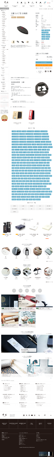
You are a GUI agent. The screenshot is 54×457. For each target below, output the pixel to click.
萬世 (27, 199)
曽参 (17, 181)
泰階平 (41, 181)
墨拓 (32, 194)
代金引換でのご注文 (40, 387)
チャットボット (38, 438)
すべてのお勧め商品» (49, 333)
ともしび (17, 149)
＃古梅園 (43, 34)
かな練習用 (46, 144)
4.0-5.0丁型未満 (45, 136)
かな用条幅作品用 (27, 144)
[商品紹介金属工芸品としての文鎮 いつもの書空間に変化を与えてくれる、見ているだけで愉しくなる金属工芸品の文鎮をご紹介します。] (44, 302)
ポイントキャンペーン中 (20, 17)
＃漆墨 (48, 38)
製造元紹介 (4, 86)
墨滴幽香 (36, 194)
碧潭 (13, 194)
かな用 (21, 144)
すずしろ (40, 147)
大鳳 (48, 181)
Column (23, 6)
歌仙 (32, 152)
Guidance (40, 6)
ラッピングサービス (7, 404)
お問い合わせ (38, 439)
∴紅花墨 (13, 131)
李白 (43, 196)
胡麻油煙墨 (29, 165)
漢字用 (49, 154)
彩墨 (13, 170)
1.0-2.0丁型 (37, 131)
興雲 (13, 160)
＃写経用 (48, 36)
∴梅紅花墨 (19, 131)
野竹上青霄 (23, 196)
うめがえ (43, 141)
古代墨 (13, 165)
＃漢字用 (48, 34)
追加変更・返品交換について (23, 438)
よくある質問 (38, 437)
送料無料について (23, 387)
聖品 (19, 178)
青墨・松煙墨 (38, 178)
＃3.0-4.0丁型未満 (45, 32)
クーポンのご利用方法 (7, 387)
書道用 (13, 175)
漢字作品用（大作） (30, 154)
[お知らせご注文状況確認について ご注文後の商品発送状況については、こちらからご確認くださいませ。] (27, 319)
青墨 (33, 178)
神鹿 (50, 144)
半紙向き (38, 191)
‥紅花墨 (24, 131)
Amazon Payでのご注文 (40, 386)
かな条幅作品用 (15, 144)
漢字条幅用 (45, 154)
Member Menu (32, 6)
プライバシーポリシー (5, 438)
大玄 (45, 181)
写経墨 (13, 173)
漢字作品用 (22, 154)
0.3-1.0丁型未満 (30, 131)
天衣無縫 (27, 186)
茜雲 (17, 152)
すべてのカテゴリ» (50, 261)
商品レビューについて (22, 444)
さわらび (30, 147)
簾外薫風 (14, 199)
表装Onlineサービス (5, 40)
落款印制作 (4, 56)
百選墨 (50, 191)
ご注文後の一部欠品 (23, 405)
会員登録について (21, 439)
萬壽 (34, 199)
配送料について (23, 386)
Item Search (6, 6)
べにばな (30, 149)
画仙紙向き (36, 152)
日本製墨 (14, 191)
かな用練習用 (39, 144)
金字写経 (14, 162)
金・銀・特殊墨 (37, 160)
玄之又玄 (40, 162)
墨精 (29, 194)
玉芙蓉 (31, 160)
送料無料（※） (14, 17)
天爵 (31, 186)
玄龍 (45, 162)
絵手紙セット (4, 58)
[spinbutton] (49, 59)
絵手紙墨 (41, 152)
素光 (23, 181)
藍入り (32, 196)
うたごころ (37, 141)
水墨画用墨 (41, 175)
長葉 (50, 183)
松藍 (21, 175)
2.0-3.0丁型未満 (15, 136)
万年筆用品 (4, 38)
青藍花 (43, 178)
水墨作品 (46, 175)
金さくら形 (44, 160)
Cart (49, 6)
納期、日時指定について (24, 391)
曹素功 (27, 181)
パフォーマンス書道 (5, 50)
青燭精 (30, 178)
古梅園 (17, 165)
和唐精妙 (18, 199)
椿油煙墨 (17, 186)
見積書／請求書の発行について (41, 397)
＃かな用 (43, 36)
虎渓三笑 (34, 165)
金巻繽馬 (49, 160)
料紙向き (47, 196)
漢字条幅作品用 (38, 154)
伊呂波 (21, 152)
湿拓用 (38, 170)
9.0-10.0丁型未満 (30, 141)
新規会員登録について (24, 397)
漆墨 (46, 170)
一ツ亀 (25, 152)
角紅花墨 (14, 154)
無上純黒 (14, 196)
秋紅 (37, 173)
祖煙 (20, 181)
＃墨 (43, 30)
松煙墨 (17, 175)
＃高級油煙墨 (47, 30)
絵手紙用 (46, 152)
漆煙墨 (43, 170)
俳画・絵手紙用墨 (20, 191)
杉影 (50, 175)
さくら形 (25, 147)
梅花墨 (34, 191)
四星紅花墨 (30, 170)
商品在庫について (21, 443)
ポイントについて (23, 399)
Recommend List (15, 6)
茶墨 (26, 183)
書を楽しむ (4, 84)
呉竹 (44, 165)
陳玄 (13, 186)
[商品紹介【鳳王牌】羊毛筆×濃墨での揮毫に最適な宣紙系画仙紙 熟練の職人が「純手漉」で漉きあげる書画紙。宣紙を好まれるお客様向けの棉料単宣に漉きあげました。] (27, 302)
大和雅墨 (14, 183)
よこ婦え (44, 149)
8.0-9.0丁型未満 (15, 141)
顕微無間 (28, 162)
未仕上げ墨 (42, 194)
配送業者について (23, 385)
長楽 (13, 149)
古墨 (21, 165)
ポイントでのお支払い (40, 390)
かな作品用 (48, 141)
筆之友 (43, 191)
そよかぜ (45, 147)
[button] (51, 59)
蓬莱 (19, 194)
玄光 (37, 162)
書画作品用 (42, 173)
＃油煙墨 (43, 38)
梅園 (30, 191)
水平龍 (31, 175)
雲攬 (28, 152)
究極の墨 (47, 157)
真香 (28, 175)
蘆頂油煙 (38, 199)
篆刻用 (23, 199)
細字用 (16, 170)
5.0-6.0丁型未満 (23, 139)
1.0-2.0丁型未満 (44, 131)
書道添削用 (48, 173)
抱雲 (16, 194)
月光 (24, 162)
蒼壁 (37, 181)
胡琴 (24, 165)
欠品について (22, 404)
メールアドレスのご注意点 (8, 386)
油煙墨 (28, 196)
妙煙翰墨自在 (48, 194)
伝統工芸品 (40, 186)
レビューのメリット (40, 404)
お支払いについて (21, 437)
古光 (48, 162)
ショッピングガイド (23, 432)
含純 (28, 157)
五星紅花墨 (40, 165)
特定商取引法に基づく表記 (5, 437)
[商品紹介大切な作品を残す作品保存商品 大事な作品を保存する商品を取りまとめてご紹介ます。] (9, 319)
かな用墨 (34, 144)
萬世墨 (30, 199)
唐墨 (45, 186)
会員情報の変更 (23, 398)
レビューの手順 (39, 405)
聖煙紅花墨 (14, 178)
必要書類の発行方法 (40, 398)
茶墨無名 (30, 183)
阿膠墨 (13, 152)
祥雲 (24, 175)
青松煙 (25, 178)
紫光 (35, 170)
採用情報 (3, 439)
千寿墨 (13, 181)
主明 (26, 173)
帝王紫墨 (22, 186)
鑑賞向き (24, 157)
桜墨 (23, 170)
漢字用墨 (14, 157)
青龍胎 (47, 178)
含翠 (32, 157)
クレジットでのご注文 (40, 385)
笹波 (26, 170)
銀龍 (21, 162)
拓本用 (18, 183)
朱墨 (34, 173)
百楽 (46, 191)
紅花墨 (47, 165)
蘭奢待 (36, 196)
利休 (40, 196)
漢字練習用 (19, 157)
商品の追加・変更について (8, 397)
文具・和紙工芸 (4, 19)
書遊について (5, 432)
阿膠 (48, 149)
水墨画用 (36, 175)
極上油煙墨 (23, 160)
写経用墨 (22, 173)
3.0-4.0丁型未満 (30, 136)
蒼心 (31, 181)
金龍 (18, 162)
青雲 (22, 178)
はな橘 (26, 149)
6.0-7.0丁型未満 (38, 139)
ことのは (20, 147)
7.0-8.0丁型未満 (45, 139)
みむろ (39, 149)
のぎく (22, 149)
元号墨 (33, 162)
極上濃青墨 (17, 160)
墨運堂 (25, 194)
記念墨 (39, 157)
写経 (49, 170)
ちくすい (50, 147)
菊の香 (43, 157)
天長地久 (35, 186)
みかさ (35, 149)
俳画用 (26, 191)
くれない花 (14, 147)
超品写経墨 (45, 183)
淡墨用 (22, 183)
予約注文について (6, 390)
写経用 (17, 173)
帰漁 (35, 157)
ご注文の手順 (6, 385)
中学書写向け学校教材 (37, 183)
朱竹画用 (30, 173)
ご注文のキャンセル (7, 398)
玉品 (28, 160)
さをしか (35, 147)
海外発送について (23, 390)
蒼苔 (34, 181)
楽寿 (18, 154)
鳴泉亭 (18, 196)
